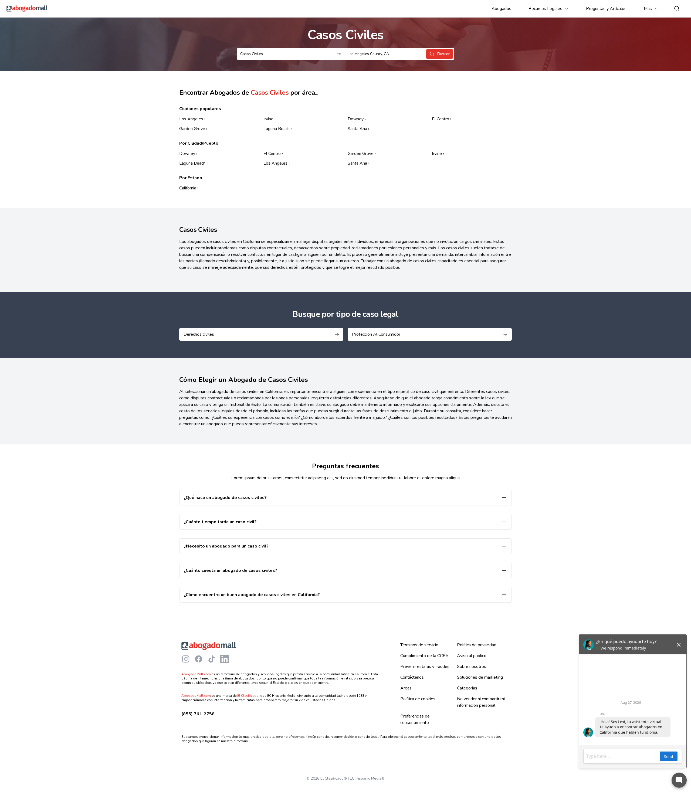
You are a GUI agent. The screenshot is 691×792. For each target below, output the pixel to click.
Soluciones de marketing (480, 677)
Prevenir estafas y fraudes (424, 666)
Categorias (467, 688)
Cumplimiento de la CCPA (424, 656)
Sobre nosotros (471, 666)
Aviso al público (471, 656)
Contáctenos (412, 677)
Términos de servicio (419, 645)
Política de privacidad (476, 645)
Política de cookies (417, 699)
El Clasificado (248, 696)
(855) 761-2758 (198, 714)
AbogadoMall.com (196, 674)
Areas (406, 688)
